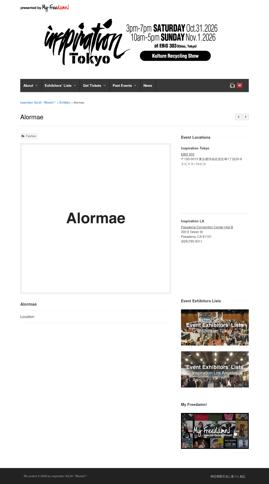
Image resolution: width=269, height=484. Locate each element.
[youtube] (239, 85)
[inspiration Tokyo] (215, 344)
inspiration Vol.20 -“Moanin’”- (38, 102)
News (147, 85)
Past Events (122, 85)
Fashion (31, 136)
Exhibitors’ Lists (58, 85)
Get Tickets (92, 85)
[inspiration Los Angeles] (215, 386)
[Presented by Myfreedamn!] (45, 8)
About (28, 85)
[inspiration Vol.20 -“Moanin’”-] (134, 68)
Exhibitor (64, 102)
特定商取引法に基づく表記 (228, 476)
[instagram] (232, 85)
